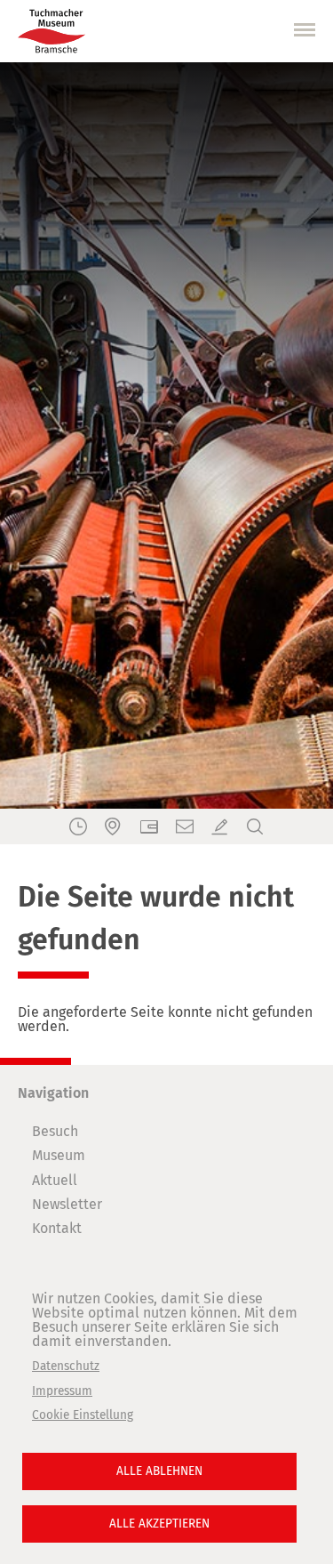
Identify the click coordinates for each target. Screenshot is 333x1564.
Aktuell (54, 1180)
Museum (58, 1155)
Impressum (62, 1391)
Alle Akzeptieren (159, 1523)
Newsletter (67, 1204)
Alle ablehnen (159, 1471)
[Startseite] (51, 31)
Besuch (55, 1131)
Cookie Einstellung (82, 1415)
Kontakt (57, 1228)
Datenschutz (65, 1366)
